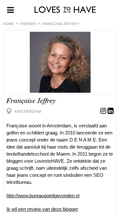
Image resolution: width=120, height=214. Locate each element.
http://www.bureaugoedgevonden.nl (42, 195)
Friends (28, 24)
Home (8, 24)
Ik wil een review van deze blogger (42, 209)
